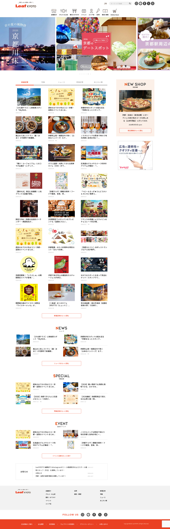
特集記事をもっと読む (61, 411)
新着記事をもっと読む (61, 316)
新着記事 (24, 82)
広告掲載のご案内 (26, 524)
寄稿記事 (79, 82)
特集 (43, 82)
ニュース (61, 82)
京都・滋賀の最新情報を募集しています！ (51, 476)
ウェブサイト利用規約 (67, 524)
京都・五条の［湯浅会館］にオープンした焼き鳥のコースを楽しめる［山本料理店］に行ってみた (135, 118)
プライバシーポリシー (87, 524)
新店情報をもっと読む (135, 130)
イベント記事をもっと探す (62, 456)
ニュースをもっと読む (61, 363)
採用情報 (52, 524)
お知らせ (39, 473)
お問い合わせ (103, 524)
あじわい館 (98, 82)
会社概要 (40, 524)
